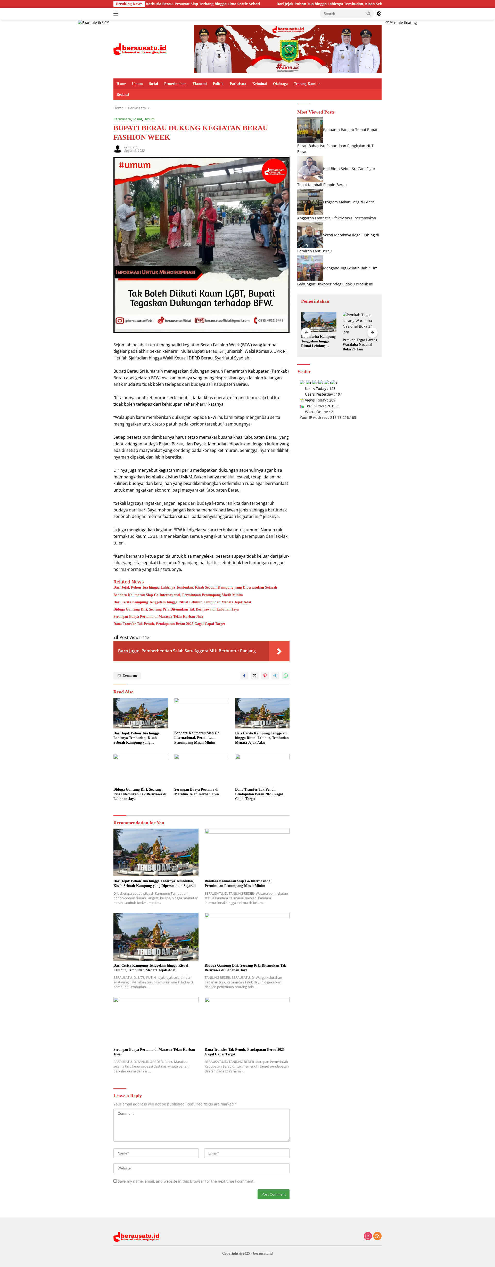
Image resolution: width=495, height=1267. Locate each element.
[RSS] (377, 1236)
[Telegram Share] (275, 675)
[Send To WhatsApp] (286, 675)
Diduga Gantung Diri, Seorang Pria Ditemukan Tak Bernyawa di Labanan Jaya (176, 609)
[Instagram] (368, 1236)
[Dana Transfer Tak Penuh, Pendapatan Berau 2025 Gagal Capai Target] (262, 769)
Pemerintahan (175, 84)
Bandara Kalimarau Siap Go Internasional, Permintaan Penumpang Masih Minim (178, 595)
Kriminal (259, 84)
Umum (137, 84)
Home (121, 84)
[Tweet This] (255, 675)
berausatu (131, 147)
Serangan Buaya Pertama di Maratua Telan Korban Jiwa (158, 617)
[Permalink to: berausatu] (117, 148)
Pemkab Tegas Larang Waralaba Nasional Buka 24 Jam (318, 344)
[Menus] (116, 13)
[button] (369, 13)
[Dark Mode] (379, 13)
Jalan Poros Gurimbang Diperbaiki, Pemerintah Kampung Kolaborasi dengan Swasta (360, 342)
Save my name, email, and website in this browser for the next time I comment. (186, 1181)
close (106, 22)
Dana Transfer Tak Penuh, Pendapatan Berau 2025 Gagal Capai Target (169, 624)
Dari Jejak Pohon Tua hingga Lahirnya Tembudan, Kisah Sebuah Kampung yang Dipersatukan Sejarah (305, 4)
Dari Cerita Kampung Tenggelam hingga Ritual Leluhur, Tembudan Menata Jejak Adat (182, 602)
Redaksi (123, 95)
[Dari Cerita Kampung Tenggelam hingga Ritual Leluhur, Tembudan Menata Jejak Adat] (262, 713)
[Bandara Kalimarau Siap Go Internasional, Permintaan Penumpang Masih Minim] (201, 713)
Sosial (153, 84)
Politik (218, 84)
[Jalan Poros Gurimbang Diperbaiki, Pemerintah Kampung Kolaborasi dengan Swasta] (360, 322)
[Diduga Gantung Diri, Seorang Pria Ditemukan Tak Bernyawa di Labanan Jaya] (140, 769)
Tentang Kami (305, 84)
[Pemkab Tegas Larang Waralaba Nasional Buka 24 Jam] (318, 323)
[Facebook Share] (244, 675)
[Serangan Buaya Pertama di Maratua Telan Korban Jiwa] (201, 769)
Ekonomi (200, 84)
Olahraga (280, 84)
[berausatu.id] (140, 48)
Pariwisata (238, 84)
